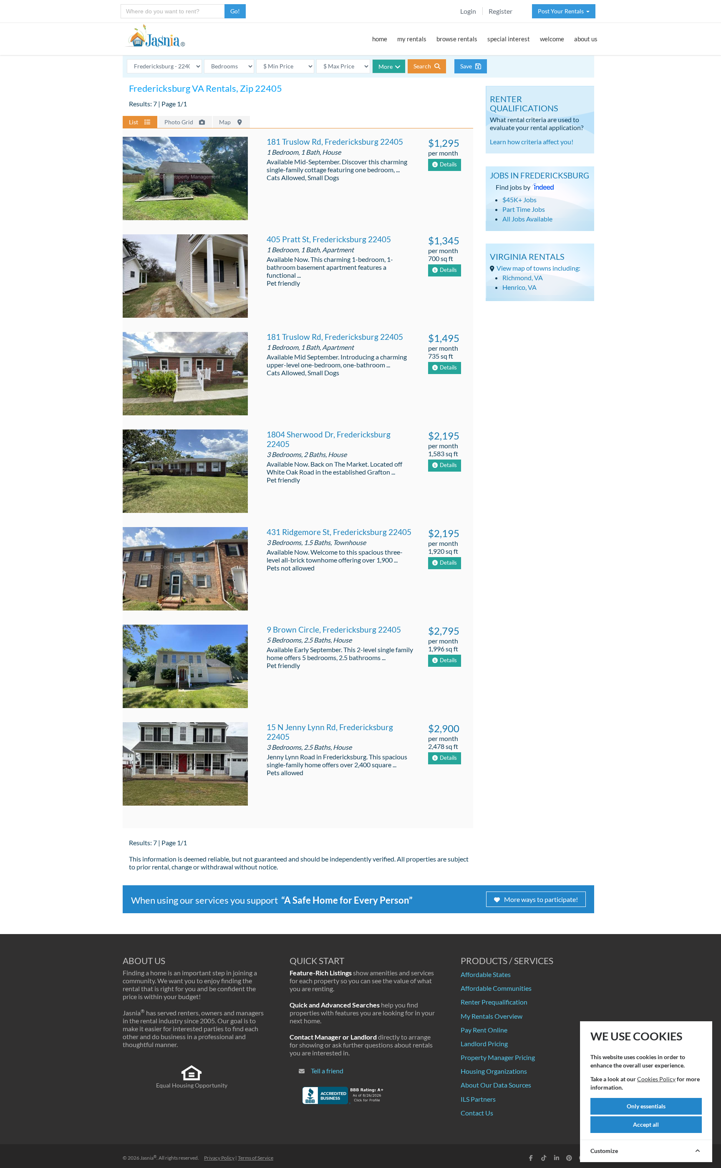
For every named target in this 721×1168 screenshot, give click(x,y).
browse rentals (456, 39)
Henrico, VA (519, 287)
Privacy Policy (219, 1158)
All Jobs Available (527, 219)
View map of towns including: (538, 268)
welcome (552, 39)
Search (422, 66)
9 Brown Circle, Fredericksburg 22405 (334, 629)
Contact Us (477, 1113)
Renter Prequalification (494, 1002)
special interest (508, 39)
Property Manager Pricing (498, 1057)
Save (466, 66)
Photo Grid (179, 122)
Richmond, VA (522, 277)
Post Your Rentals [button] (562, 11)
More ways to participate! (541, 899)
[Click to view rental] (185, 179)
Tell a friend (327, 1071)
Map (225, 122)
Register (500, 11)
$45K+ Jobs (519, 199)
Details (448, 164)
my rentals (411, 39)
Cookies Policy (656, 1079)
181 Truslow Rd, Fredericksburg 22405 (335, 141)
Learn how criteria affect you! (531, 142)
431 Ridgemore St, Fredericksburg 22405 (339, 532)
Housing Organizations (494, 1071)
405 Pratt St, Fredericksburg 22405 (329, 239)
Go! (235, 11)
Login (468, 11)
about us (585, 39)
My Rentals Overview (491, 1016)
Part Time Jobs (523, 209)
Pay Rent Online (484, 1030)
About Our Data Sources (496, 1085)
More (385, 66)
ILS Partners (478, 1099)
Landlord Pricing (484, 1043)
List (134, 122)
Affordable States (486, 974)
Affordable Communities (496, 988)
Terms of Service (255, 1158)
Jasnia (148, 1158)
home (379, 39)
